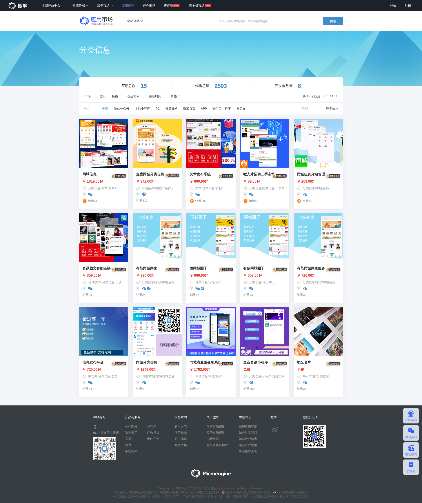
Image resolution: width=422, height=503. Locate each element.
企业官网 (278, 376)
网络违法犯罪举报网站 (292, 492)
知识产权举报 (248, 445)
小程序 (266, 376)
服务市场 (103, 5)
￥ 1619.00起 (92, 181)
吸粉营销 (131, 451)
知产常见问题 (248, 432)
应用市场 (128, 5)
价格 (174, 96)
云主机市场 (196, 5)
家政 (158, 282)
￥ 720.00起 (306, 275)
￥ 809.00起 (199, 181)
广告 (313, 376)
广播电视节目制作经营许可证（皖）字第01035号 (215, 496)
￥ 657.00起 (252, 275)
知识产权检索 (248, 439)
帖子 (272, 282)
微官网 (92, 376)
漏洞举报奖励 (248, 426)
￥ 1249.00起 (146, 369)
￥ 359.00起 (91, 275)
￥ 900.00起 (199, 275)
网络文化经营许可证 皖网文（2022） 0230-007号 (147, 496)
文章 (198, 188)
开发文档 (181, 445)
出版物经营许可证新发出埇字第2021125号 (280, 496)
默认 (103, 96)
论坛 (212, 282)
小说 (118, 282)
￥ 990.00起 (145, 275)
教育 (128, 445)
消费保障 (213, 439)
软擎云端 (79, 5)
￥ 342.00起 (145, 181)
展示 (306, 376)
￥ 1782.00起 (200, 369)
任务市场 (149, 5)
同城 (104, 188)
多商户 (113, 188)
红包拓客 (148, 188)
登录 (393, 5)
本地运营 (322, 188)
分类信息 (94, 188)
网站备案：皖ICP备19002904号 (135, 492)
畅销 (115, 96)
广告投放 (153, 432)
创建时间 (133, 96)
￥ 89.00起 (251, 181)
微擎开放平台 (51, 5)
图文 (114, 376)
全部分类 (133, 21)
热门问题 (181, 439)
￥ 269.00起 (306, 181)
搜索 (333, 21)
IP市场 (168, 5)
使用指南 (181, 432)
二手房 (280, 188)
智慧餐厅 (131, 432)
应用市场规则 (216, 432)
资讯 (91, 282)
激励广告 (161, 188)
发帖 (219, 188)
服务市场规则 (216, 426)
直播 (128, 439)
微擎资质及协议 (217, 445)
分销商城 (131, 426)
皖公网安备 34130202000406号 (247, 492)
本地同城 (155, 376)
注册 (408, 5)
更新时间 (155, 96)
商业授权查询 (248, 451)
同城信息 (268, 188)
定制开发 (153, 439)
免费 (246, 369)
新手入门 (181, 426)
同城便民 (215, 376)
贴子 (171, 188)
